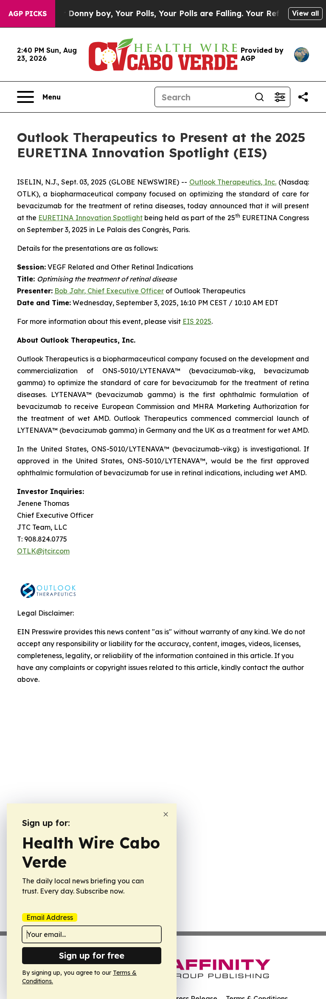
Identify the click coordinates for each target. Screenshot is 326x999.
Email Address (49, 917)
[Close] (166, 814)
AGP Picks (27, 13)
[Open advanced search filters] (280, 97)
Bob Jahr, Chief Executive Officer (109, 291)
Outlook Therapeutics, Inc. (233, 182)
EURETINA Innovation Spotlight (90, 217)
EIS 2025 (197, 321)
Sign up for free (91, 955)
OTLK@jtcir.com (43, 551)
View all (305, 13)
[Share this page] (303, 96)
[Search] (259, 97)
